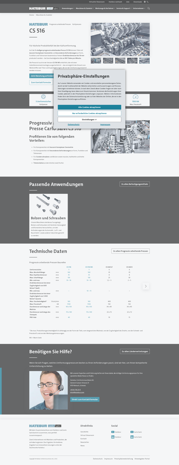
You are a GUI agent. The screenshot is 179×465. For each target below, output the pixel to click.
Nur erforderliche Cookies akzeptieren (89, 113)
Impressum (105, 124)
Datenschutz (73, 124)
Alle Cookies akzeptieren (89, 107)
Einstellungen (88, 119)
